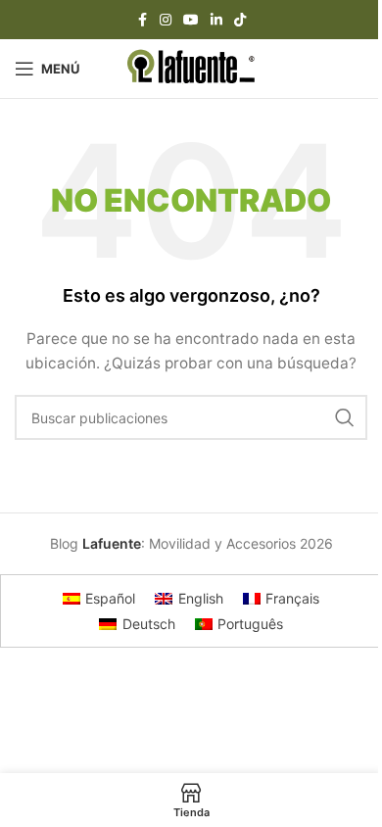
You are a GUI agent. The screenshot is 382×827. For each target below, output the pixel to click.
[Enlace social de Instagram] (165, 20)
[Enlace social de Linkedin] (216, 20)
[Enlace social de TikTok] (240, 20)
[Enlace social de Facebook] (142, 20)
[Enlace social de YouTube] (191, 20)
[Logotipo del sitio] (191, 67)
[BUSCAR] (344, 417)
